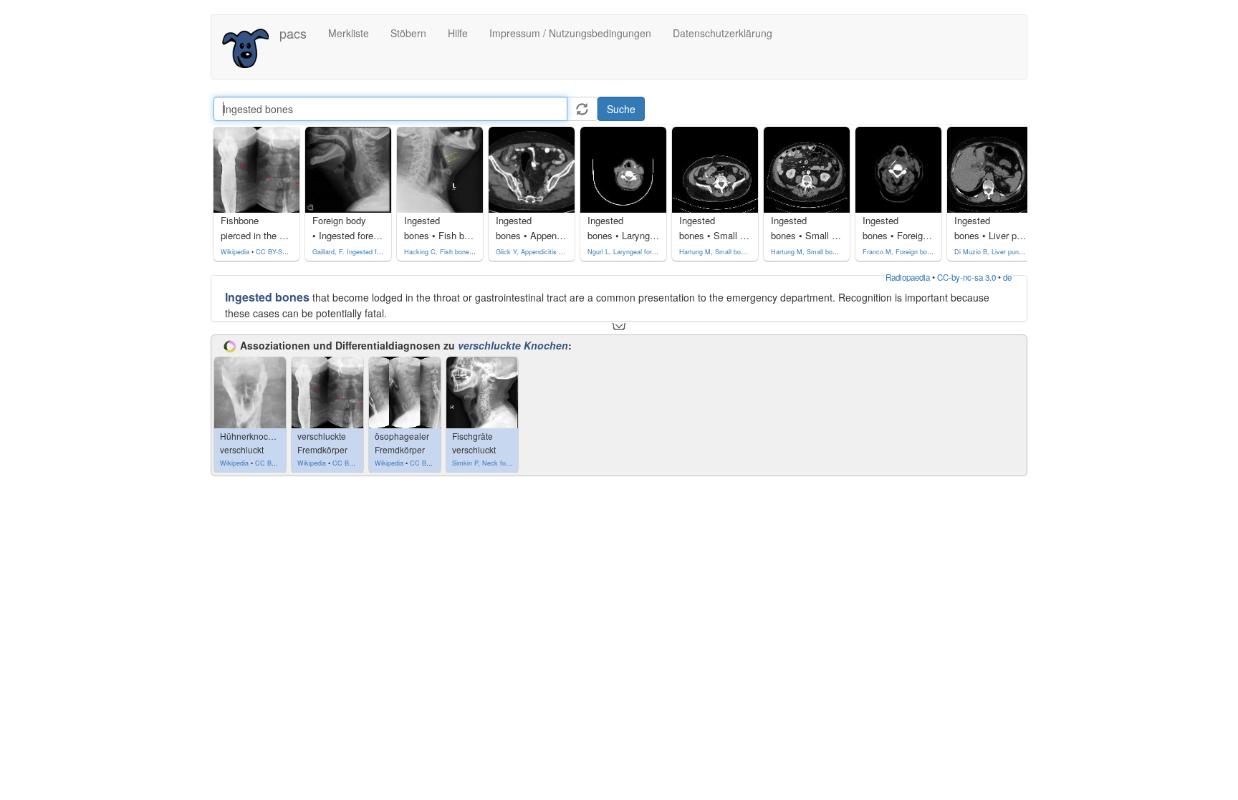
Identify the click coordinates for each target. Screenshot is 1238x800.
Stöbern (408, 33)
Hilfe (458, 33)
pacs (293, 33)
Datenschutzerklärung (722, 33)
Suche (621, 109)
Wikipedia (235, 251)
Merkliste (348, 33)
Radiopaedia (908, 277)
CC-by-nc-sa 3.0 (966, 277)
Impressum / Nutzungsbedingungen (570, 33)
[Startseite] (250, 47)
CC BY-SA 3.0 (277, 251)
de (1007, 277)
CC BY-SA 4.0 (276, 463)
